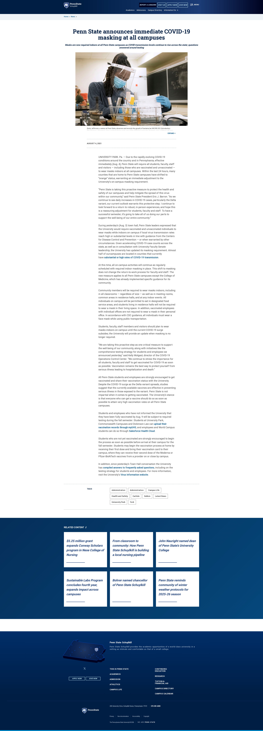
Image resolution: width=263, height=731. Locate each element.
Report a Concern (148, 5)
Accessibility (136, 716)
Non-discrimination (123, 716)
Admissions (141, 10)
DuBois (147, 496)
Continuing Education (161, 670)
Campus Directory (155, 10)
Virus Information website (134, 474)
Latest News (160, 496)
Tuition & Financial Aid (161, 682)
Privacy (112, 716)
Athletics (115, 684)
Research (160, 676)
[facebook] (74, 668)
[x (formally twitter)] (85, 668)
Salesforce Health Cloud (142, 431)
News (73, 17)
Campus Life (153, 490)
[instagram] (94, 668)
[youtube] (89, 668)
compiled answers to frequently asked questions (128, 467)
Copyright (146, 716)
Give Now (183, 5)
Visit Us (161, 5)
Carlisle (136, 496)
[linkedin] (79, 668)
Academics (130, 10)
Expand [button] (171, 133)
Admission (115, 679)
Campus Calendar (164, 694)
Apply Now (172, 5)
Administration (118, 490)
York (132, 502)
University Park (118, 502)
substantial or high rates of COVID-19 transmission (131, 257)
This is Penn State (119, 669)
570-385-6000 (155, 706)
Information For (170, 10)
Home (66, 17)
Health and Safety (120, 496)
